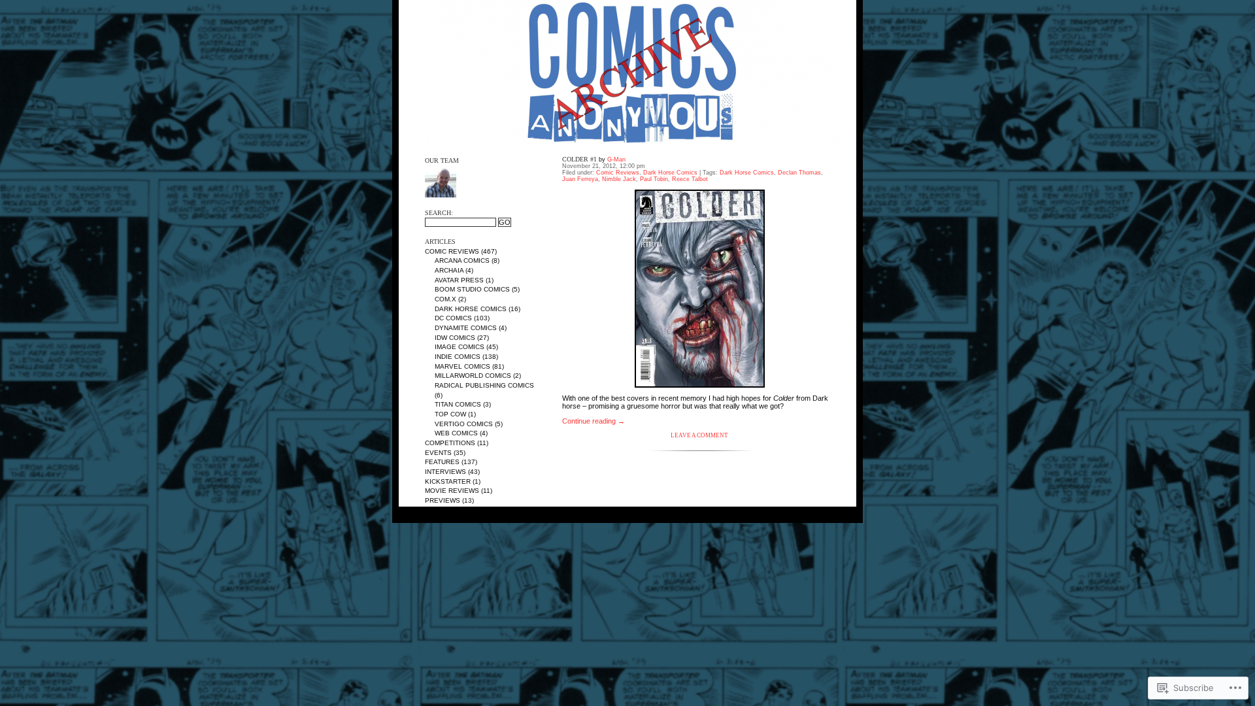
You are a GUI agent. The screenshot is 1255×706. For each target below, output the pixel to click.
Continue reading (593, 421)
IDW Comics (455, 337)
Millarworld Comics (473, 375)
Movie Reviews (452, 490)
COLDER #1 (579, 159)
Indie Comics (457, 356)
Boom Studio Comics (472, 289)
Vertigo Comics (464, 424)
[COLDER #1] (699, 289)
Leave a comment (699, 435)
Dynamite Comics (466, 327)
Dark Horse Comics (471, 308)
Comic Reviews (452, 251)
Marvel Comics (462, 366)
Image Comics (459, 346)
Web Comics (456, 433)
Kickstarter (448, 481)
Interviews (445, 471)
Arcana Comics (462, 260)
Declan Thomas (799, 172)
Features (442, 461)
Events (438, 452)
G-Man (616, 159)
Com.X (445, 299)
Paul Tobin (654, 179)
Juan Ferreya (580, 179)
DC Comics (453, 318)
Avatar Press (459, 280)
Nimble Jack (619, 179)
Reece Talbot (690, 179)
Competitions (450, 442)
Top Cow (450, 414)
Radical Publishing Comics (484, 385)
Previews (442, 500)
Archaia (449, 270)
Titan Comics (458, 404)
